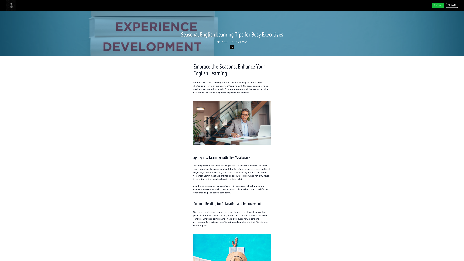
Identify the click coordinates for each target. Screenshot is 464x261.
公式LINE (438, 5)
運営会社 (452, 5)
